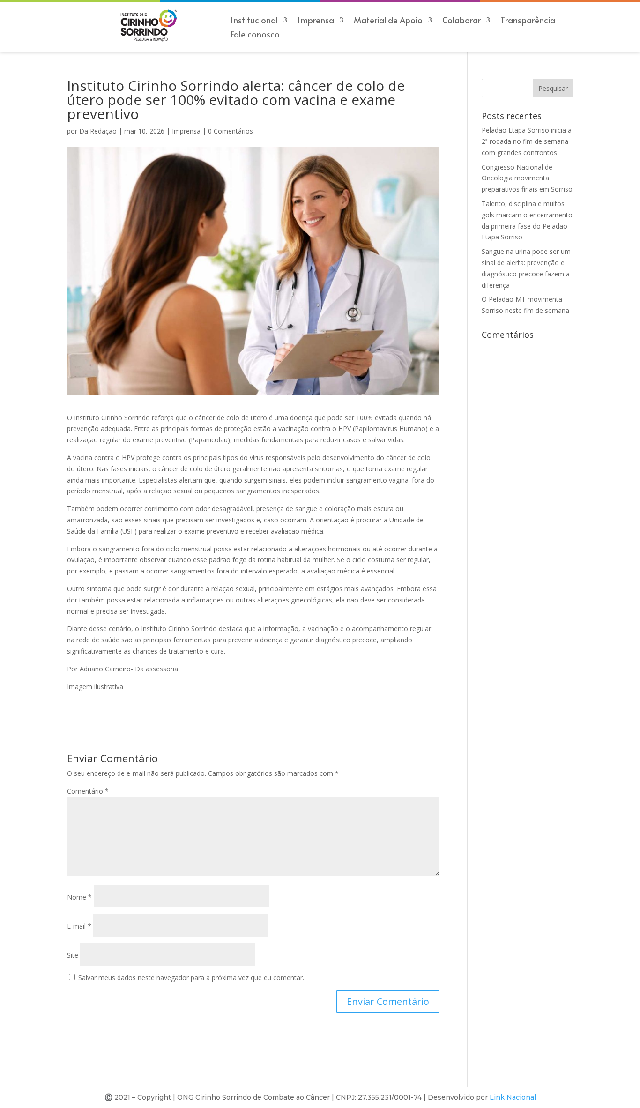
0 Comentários (230, 130)
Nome (79, 896)
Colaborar (461, 21)
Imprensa (186, 130)
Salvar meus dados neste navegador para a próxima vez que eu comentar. (191, 977)
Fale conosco (255, 35)
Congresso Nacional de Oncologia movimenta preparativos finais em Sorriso (527, 178)
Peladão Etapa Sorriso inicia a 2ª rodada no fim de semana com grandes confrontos (527, 141)
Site (72, 955)
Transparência (527, 21)
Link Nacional (513, 1097)
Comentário (88, 791)
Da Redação (98, 130)
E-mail (79, 926)
